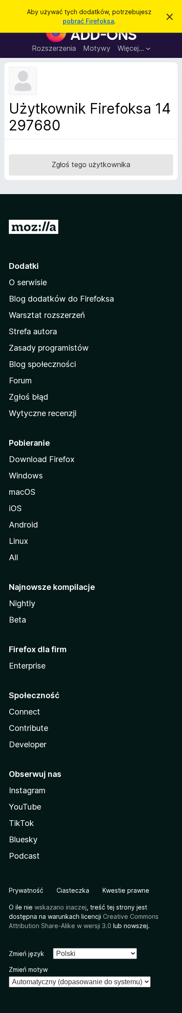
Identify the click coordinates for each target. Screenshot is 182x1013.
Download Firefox (42, 459)
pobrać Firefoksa (88, 21)
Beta (17, 619)
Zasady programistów (49, 347)
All (13, 557)
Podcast (24, 855)
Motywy (96, 48)
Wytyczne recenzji (42, 413)
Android (23, 524)
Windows (26, 475)
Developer (27, 744)
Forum (20, 380)
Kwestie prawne (125, 890)
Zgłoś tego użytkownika (91, 164)
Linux (18, 541)
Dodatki (24, 266)
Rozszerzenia (54, 48)
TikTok (21, 823)
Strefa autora (33, 331)
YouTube (25, 806)
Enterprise (27, 665)
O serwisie (28, 282)
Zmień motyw (28, 969)
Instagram (27, 790)
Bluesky (23, 839)
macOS (22, 492)
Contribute (28, 728)
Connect (24, 711)
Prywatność (26, 890)
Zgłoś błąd (28, 396)
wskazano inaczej (60, 907)
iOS (15, 508)
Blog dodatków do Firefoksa (61, 298)
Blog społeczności (42, 364)
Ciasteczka (73, 890)
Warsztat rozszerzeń (47, 315)
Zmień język (26, 953)
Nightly (22, 603)
